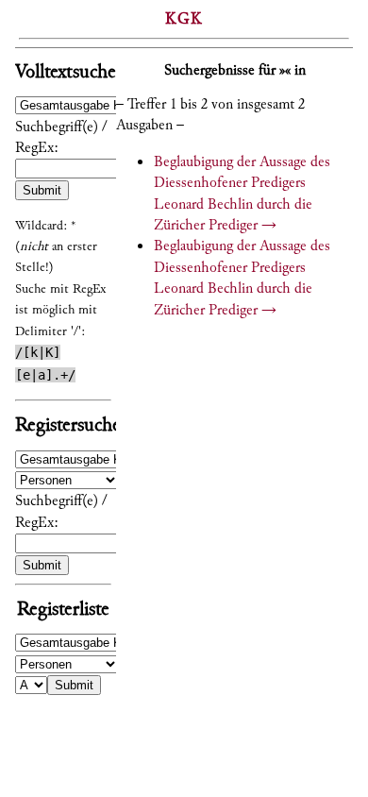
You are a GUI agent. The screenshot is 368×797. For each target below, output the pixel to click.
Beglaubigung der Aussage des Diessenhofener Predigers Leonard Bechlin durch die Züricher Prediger (242, 193)
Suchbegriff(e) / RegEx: (61, 137)
